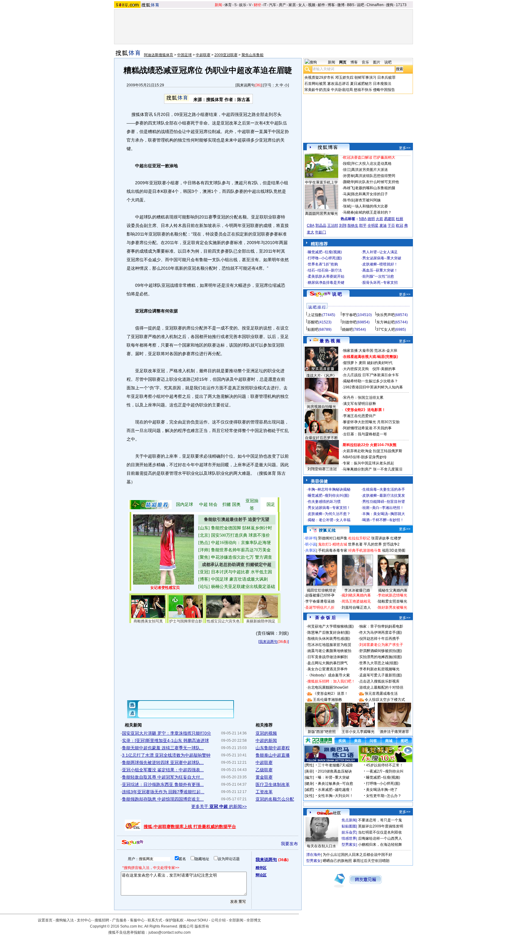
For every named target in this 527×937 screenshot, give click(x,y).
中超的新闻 (266, 740)
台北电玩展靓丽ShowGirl (327, 687)
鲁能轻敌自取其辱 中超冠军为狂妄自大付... (163, 777)
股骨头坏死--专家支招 (380, 282)
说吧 (360, 5)
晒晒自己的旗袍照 (337, 861)
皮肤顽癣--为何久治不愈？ (329, 514)
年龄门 (320, 232)
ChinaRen (375, 5)
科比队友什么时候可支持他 (377, 182)
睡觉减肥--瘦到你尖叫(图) (328, 495)
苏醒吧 (312, 322)
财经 (257, 5)
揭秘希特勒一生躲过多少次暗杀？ (370, 381)
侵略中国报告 (384, 90)
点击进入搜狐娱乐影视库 (379, 681)
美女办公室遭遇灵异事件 (327, 669)
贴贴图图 (349, 826)
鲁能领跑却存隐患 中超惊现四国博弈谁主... (163, 799)
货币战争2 (391, 544)
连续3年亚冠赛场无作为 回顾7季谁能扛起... (163, 791)
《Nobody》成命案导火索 (328, 675)
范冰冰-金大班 (385, 350)
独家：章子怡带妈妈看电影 (381, 626)
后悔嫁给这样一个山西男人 (380, 838)
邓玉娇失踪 (344, 77)
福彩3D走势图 (393, 550)
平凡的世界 (373, 544)
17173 (401, 5)
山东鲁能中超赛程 (273, 747)
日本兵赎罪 (386, 77)
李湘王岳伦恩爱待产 (359, 416)
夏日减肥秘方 (361, 83)
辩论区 (261, 875)
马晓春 (348, 212)
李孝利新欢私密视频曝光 (379, 669)
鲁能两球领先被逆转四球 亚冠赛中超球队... (163, 762)
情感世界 (349, 838)
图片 (376, 62)
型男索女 (349, 844)
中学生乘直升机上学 (321, 182)
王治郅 (332, 225)
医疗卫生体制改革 (273, 784)
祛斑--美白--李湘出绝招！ (383, 508)
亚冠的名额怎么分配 (275, 799)
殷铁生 (352, 225)
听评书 (310, 538)
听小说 (310, 544)
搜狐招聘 (102, 920)
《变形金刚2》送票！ (330, 693)
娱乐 (242, 5)
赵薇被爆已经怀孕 (320, 595)
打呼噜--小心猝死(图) (325, 258)
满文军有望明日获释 (359, 404)
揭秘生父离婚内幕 (392, 590)
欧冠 (399, 225)
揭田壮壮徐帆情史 (321, 590)
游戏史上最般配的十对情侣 (381, 687)
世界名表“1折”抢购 (323, 264)
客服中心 (137, 920)
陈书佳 (348, 200)
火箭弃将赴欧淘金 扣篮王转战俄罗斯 (372, 451)
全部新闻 (236, 920)
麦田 (362, 363)
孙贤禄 (348, 176)
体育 (228, 5)
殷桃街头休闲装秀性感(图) (328, 638)
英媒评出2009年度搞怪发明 (380, 826)
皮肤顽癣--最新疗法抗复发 (383, 495)
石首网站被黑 (315, 83)
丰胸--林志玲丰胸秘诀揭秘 (329, 489)
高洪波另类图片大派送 (369, 170)
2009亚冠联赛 (226, 55)
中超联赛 (203, 55)
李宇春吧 (349, 315)
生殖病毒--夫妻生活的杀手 (383, 489)
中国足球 (184, 55)
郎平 (363, 225)
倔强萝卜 (350, 363)
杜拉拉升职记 (359, 538)
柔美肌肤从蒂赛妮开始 (326, 276)
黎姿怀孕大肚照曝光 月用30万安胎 (371, 422)
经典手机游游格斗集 (364, 550)
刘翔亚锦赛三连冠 (322, 469)
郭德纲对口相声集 (332, 538)
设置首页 (45, 920)
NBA (363, 219)
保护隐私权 (174, 920)
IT (265, 5)
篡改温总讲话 (338, 83)
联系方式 (155, 920)
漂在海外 (313, 854)
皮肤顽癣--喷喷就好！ (380, 264)
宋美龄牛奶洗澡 (317, 90)
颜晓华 (348, 182)
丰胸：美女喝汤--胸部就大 (383, 514)
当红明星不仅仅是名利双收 (380, 832)
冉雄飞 (348, 188)
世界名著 (355, 544)
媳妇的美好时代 (380, 363)
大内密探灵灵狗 (356, 369)
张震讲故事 (380, 538)
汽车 (272, 5)
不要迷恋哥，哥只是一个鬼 (380, 820)
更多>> (404, 148)
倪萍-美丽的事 (384, 369)
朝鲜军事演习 (365, 77)
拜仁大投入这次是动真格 (371, 163)
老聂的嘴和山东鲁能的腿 (375, 188)
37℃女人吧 (385, 329)
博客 (331, 5)
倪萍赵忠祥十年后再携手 (379, 638)
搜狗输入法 (65, 920)
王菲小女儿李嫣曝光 (358, 732)
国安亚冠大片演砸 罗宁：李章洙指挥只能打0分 (166, 733)
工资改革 (264, 791)
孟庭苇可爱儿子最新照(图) (380, 675)
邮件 (321, 5)
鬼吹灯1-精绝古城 (332, 544)
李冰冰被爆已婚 (357, 590)
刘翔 (342, 225)
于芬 (391, 225)
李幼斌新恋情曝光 (392, 595)
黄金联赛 (264, 777)
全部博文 (253, 920)
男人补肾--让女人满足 (380, 252)
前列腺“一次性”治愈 (378, 276)
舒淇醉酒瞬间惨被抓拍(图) (380, 651)
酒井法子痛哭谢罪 (394, 732)
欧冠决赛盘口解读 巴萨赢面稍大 (369, 157)
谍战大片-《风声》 (321, 375)
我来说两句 (245, 85)
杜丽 (399, 219)
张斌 (346, 206)
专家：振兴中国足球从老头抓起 (368, 463)
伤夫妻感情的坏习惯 (324, 501)
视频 (311, 5)
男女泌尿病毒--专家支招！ (329, 508)
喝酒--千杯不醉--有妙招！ (383, 520)
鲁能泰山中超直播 (273, 755)
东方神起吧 (385, 322)
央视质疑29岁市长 (319, 77)
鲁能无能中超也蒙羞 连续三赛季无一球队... (163, 747)
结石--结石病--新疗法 (325, 270)
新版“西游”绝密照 (322, 732)
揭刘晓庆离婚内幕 (356, 595)
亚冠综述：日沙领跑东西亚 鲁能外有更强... (163, 784)
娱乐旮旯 (349, 832)
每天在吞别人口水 (321, 846)
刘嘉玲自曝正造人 (356, 607)
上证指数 (314, 315)
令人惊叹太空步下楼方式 (385, 699)
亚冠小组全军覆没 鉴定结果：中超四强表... (163, 769)
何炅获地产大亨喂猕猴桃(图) (330, 626)
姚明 (371, 219)
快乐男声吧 (385, 315)
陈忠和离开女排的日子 (369, 194)
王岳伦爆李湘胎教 (327, 699)
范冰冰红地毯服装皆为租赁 (329, 645)
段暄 (346, 163)
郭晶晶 (320, 225)
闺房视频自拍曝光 (321, 407)
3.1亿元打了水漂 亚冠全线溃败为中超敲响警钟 (166, 755)
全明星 (372, 225)
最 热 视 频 (330, 340)
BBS (350, 5)
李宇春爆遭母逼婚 (320, 601)
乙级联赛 (264, 769)
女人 (302, 5)
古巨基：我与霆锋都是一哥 (365, 434)
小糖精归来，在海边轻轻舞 (380, 844)
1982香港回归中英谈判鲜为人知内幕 (373, 387)
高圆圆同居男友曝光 (321, 213)
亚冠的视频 (266, 733)
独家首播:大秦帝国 (358, 350)
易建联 (389, 219)
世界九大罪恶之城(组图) (378, 663)
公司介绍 (218, 920)
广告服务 (119, 920)
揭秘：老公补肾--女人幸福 (329, 520)
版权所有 (202, 926)
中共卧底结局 (342, 90)
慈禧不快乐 (363, 90)
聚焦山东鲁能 (253, 55)
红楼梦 (395, 538)
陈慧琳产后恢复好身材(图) (328, 632)
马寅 (346, 194)
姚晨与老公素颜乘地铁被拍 (329, 651)
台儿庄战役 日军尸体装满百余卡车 (371, 375)
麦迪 (383, 225)
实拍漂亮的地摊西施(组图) (380, 657)
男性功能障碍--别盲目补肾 (383, 501)
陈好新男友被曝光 (392, 607)
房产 (282, 5)
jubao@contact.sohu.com (170, 932)
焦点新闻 (349, 820)
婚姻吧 (347, 329)
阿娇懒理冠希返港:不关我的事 (367, 428)
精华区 (261, 868)
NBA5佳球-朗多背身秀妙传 (365, 457)
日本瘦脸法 (382, 83)
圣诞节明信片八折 (320, 607)
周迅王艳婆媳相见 (356, 601)
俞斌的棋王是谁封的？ (373, 212)
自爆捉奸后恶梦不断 (321, 438)
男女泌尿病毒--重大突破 (381, 258)
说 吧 (337, 294)
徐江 (346, 170)
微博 (341, 5)
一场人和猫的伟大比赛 (369, 206)
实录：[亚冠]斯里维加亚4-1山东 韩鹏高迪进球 (165, 740)
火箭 (379, 219)
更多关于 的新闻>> (219, 806)
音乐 (365, 62)
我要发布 (289, 843)
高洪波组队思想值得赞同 (375, 176)
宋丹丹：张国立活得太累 (363, 397)
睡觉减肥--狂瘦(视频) (325, 252)
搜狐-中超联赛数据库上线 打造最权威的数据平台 (190, 826)
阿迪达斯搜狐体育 (158, 55)
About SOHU (197, 920)
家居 (292, 5)
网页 (342, 62)
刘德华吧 (349, 322)
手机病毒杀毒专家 (332, 550)
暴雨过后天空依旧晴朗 (371, 861)
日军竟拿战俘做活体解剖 (327, 657)
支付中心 (84, 920)
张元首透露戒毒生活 (381, 693)
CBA (310, 225)
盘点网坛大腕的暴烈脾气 (327, 663)
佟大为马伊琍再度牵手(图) (380, 632)
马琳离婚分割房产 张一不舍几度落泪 (372, 469)
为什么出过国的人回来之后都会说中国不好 (357, 854)
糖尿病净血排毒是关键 (326, 282)
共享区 (310, 550)
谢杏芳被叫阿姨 (368, 200)
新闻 (218, 5)
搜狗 (389, 5)
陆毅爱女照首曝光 (392, 601)
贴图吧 (312, 329)
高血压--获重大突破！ (380, 270)
